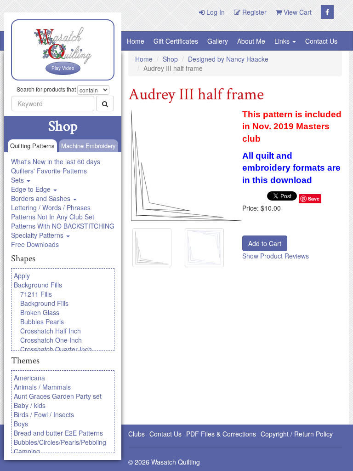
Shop (170, 58)
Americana (29, 377)
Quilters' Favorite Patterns (49, 170)
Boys (21, 423)
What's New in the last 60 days (55, 161)
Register (253, 12)
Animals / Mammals (42, 386)
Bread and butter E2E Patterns (58, 432)
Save (313, 198)
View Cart (297, 12)
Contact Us (321, 41)
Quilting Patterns (32, 145)
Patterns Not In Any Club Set (52, 216)
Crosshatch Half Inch (50, 330)
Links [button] (282, 41)
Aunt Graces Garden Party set (58, 396)
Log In (215, 12)
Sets (18, 179)
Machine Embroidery (88, 145)
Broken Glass (39, 312)
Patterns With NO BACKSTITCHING (62, 225)
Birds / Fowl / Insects (44, 414)
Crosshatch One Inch (51, 340)
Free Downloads (35, 244)
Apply (22, 275)
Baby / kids (30, 405)
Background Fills (38, 284)
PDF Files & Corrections (221, 433)
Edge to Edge (31, 189)
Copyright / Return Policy (297, 433)
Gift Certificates (176, 41)
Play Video (62, 68)
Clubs (136, 433)
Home (135, 41)
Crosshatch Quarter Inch (56, 349)
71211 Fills (36, 294)
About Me (251, 41)
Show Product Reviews (275, 255)
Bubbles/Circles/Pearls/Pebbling (60, 442)
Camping (27, 451)
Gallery (217, 41)
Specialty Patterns (38, 235)
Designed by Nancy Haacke (228, 58)
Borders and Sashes (41, 198)
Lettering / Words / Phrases (51, 207)
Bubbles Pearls (42, 321)
